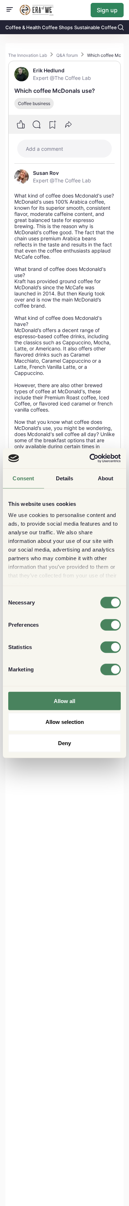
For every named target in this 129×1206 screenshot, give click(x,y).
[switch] (110, 624)
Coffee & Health (23, 27)
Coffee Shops (57, 27)
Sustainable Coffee (95, 27)
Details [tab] (64, 478)
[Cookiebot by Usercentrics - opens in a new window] (91, 458)
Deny (64, 743)
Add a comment (44, 149)
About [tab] (106, 478)
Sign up (107, 10)
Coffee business (34, 103)
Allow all (64, 701)
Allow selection (65, 722)
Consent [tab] (23, 478)
